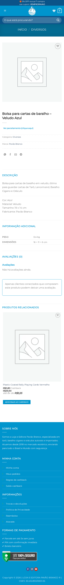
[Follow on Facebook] (28, 569)
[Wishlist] (54, 11)
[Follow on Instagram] (32, 569)
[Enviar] (58, 20)
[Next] (13, 105)
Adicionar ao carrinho (16, 402)
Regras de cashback (16, 480)
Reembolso (12, 515)
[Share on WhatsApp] (5, 154)
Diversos (38, 29)
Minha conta (12, 468)
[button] (5, 10)
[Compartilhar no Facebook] (10, 154)
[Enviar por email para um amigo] (15, 154)
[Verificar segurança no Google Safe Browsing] (19, 556)
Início (22, 29)
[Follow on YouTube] (36, 569)
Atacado (10, 521)
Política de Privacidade (18, 509)
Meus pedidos (13, 474)
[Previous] (5, 105)
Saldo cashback (14, 486)
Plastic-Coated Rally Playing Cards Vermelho (26, 385)
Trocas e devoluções (16, 503)
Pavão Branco (15, 144)
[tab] (18, 128)
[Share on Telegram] (21, 154)
